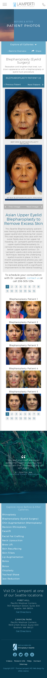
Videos (9, 661)
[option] (23, 117)
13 (25, 291)
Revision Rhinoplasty (14, 527)
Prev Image (14, 206)
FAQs (29, 661)
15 (34, 291)
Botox (5, 561)
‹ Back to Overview (17, 51)
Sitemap (23, 664)
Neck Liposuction (12, 540)
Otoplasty (8, 570)
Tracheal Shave (10, 574)
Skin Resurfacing (12, 548)
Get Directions (23, 612)
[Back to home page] (24, 4)
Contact (37, 661)
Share (38, 51)
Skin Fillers (8, 552)
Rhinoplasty (9, 514)
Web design (37, 668)
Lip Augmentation (12, 557)
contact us (33, 278)
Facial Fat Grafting (13, 536)
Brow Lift (7, 544)
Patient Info (19, 661)
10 (12, 291)
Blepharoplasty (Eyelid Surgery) (20, 518)
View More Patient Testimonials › (24, 474)
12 (21, 291)
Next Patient (34, 84)
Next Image (33, 206)
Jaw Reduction (11, 578)
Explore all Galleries (21, 44)
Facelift (6, 531)
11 (16, 291)
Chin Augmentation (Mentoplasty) (22, 522)
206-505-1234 (26, 281)
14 (29, 291)
